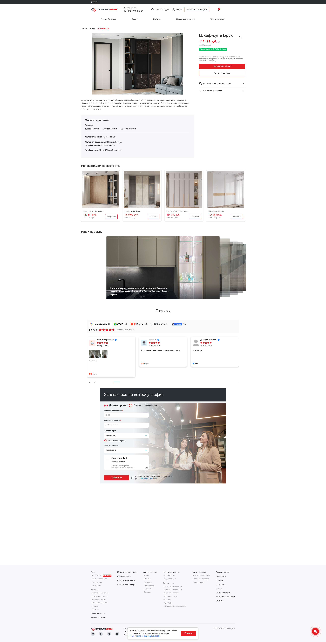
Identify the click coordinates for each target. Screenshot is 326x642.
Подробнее (111, 216)
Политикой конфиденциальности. (145, 636)
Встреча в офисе (222, 73)
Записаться (116, 478)
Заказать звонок (130, 8)
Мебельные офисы (117, 441)
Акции (179, 10)
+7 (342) (133, 11)
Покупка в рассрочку (212, 91)
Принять (188, 633)
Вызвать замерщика (197, 10)
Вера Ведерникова (105, 340)
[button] (217, 267)
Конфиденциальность (149, 479)
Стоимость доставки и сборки (217, 83)
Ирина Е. (152, 340)
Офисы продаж (162, 10)
